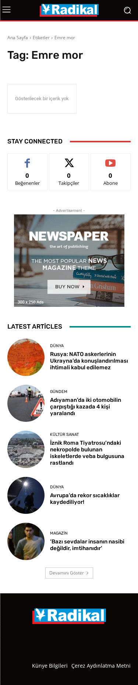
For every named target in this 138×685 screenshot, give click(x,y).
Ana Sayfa (17, 37)
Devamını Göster (66, 573)
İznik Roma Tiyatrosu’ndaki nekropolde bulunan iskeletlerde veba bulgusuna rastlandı (87, 453)
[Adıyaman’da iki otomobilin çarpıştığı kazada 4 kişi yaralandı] (26, 403)
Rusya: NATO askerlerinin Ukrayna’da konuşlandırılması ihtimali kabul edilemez (89, 361)
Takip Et (69, 159)
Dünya (57, 346)
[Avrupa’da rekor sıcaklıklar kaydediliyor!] (26, 495)
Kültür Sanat (64, 435)
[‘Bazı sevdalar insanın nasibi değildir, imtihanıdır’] (26, 541)
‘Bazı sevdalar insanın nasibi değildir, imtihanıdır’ (87, 545)
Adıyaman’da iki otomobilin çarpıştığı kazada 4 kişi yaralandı (85, 407)
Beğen (27, 159)
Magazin (59, 533)
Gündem (58, 392)
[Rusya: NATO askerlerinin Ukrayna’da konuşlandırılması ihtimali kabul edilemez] (26, 357)
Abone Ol (110, 159)
